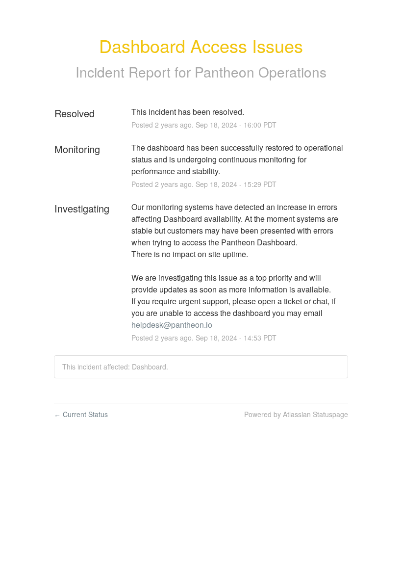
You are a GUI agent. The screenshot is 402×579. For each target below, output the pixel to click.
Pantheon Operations (261, 71)
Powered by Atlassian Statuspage (296, 414)
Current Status (81, 414)
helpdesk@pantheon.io (171, 324)
